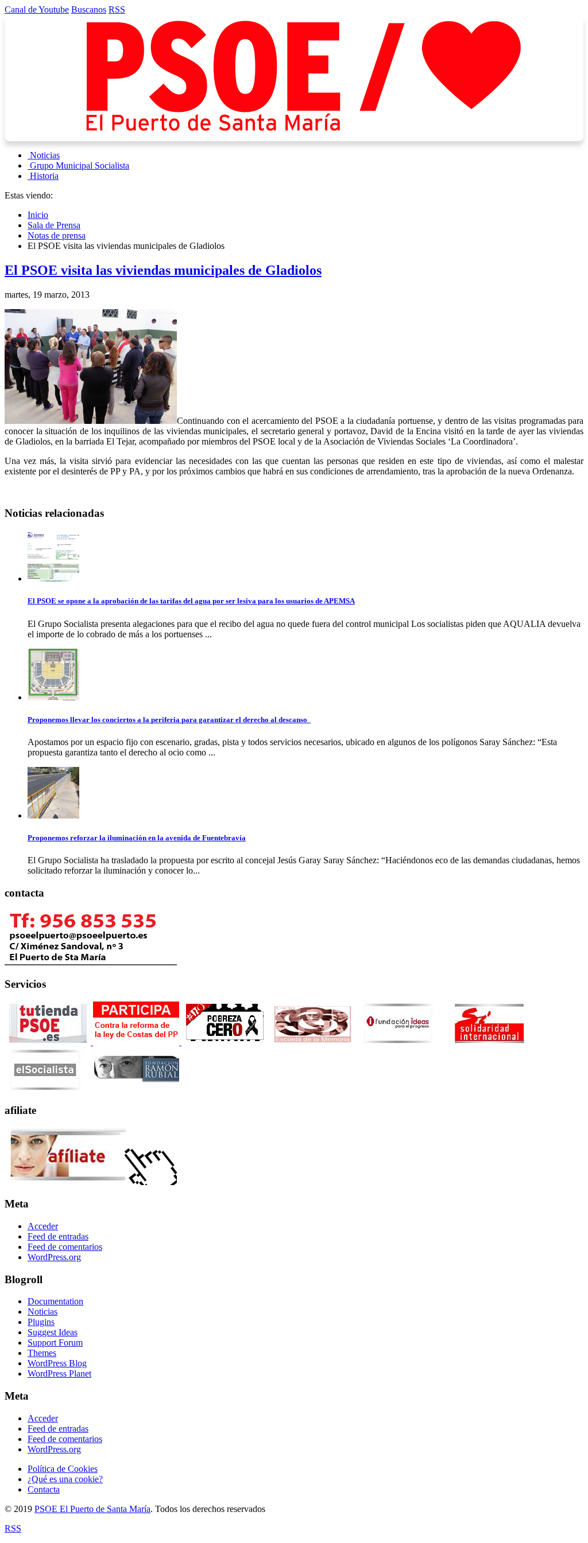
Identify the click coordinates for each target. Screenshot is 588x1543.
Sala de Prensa (54, 225)
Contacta (44, 1489)
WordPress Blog (57, 1363)
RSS (117, 9)
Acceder (43, 1226)
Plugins (41, 1322)
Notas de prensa (57, 235)
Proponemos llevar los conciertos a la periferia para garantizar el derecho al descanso (169, 719)
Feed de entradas (58, 1236)
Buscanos (88, 9)
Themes (42, 1353)
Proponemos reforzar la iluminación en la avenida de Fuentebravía (137, 837)
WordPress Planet (59, 1373)
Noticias (45, 155)
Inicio (38, 215)
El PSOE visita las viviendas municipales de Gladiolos (163, 270)
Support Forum (55, 1342)
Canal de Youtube (37, 9)
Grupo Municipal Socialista (79, 165)
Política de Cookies (63, 1469)
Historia (44, 176)
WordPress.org (54, 1257)
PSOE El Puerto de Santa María (92, 1509)
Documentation (55, 1301)
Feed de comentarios (65, 1247)
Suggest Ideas (53, 1332)
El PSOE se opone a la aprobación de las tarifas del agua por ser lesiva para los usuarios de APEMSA (191, 601)
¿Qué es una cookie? (65, 1479)
